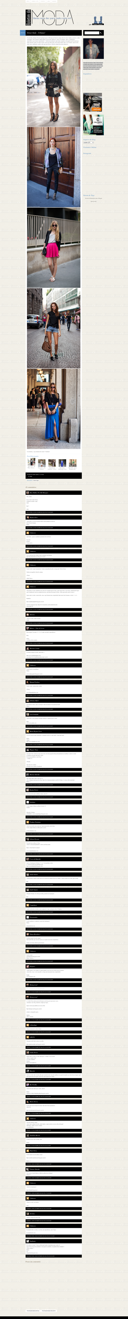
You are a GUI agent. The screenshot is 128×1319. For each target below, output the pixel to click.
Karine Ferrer (34, 790)
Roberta (32, 615)
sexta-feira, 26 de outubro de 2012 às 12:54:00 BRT (40, 769)
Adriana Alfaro (34, 701)
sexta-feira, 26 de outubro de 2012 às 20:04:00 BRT (40, 900)
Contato (43, 1)
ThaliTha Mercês (35, 1135)
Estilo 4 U (30, 758)
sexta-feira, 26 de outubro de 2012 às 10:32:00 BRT (40, 660)
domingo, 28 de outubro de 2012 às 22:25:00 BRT (39, 1208)
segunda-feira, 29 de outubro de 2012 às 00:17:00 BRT (41, 1236)
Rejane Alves (33, 517)
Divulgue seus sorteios (32, 766)
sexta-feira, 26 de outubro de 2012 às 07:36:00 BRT (40, 512)
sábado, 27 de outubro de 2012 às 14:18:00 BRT (39, 1047)
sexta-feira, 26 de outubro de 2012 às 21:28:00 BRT (40, 912)
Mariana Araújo (34, 648)
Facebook (39, 766)
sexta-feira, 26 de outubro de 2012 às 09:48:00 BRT (40, 623)
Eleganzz (32, 966)
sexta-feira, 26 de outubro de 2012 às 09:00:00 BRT (40, 559)
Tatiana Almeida (35, 1169)
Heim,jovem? (34, 985)
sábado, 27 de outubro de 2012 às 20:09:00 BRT (39, 1113)
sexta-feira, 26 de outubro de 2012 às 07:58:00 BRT (40, 546)
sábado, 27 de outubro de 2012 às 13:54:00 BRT (39, 1032)
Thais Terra (33, 1151)
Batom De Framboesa (31, 1062)
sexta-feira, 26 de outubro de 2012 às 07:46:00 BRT (40, 527)
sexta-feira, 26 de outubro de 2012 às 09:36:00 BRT (40, 609)
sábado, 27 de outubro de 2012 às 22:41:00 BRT (39, 1145)
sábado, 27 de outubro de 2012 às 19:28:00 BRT (39, 1096)
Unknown (33, 533)
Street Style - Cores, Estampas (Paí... (72, 468)
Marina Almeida (35, 774)
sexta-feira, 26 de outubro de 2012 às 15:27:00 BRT (40, 817)
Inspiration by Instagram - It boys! (52, 468)
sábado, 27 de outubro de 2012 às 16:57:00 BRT (39, 1065)
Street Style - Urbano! (36, 32)
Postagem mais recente (49, 1310)
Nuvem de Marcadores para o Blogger (93, 198)
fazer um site (93, 201)
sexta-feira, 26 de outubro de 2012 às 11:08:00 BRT (40, 695)
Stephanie (33, 1241)
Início (28, 1)
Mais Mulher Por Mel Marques (39, 493)
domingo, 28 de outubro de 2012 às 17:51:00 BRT (39, 1193)
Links (48, 1)
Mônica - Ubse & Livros (37, 628)
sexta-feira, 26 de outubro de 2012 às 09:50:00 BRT (40, 643)
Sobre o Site (35, 1)
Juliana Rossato (34, 839)
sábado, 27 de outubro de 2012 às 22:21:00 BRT (39, 1130)
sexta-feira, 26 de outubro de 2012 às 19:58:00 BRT (40, 884)
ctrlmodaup (33, 1025)
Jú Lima (32, 1214)
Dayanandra (33, 917)
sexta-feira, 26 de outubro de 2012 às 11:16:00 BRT (40, 709)
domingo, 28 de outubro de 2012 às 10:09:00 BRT (39, 1164)
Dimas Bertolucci (35, 934)
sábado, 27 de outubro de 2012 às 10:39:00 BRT (39, 1019)
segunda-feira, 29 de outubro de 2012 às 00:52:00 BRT (41, 1256)
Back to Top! (75, 1317)
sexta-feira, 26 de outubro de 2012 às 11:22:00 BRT (40, 726)
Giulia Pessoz (34, 1052)
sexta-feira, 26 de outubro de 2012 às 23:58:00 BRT (40, 979)
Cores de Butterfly (35, 859)
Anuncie (54, 1)
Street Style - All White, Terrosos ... (31, 467)
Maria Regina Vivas (36, 731)
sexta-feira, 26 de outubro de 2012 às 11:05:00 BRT (40, 677)
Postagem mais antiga (33, 1310)
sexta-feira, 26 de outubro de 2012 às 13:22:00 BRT (40, 784)
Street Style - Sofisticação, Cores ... (62, 469)
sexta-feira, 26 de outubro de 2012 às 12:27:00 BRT (40, 744)
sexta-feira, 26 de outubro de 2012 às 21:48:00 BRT (40, 929)
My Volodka (33, 1085)
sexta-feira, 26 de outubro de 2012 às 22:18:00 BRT (40, 945)
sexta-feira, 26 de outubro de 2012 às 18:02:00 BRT (40, 853)
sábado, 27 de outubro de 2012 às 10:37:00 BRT (39, 991)
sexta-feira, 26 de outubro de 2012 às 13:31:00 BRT (40, 797)
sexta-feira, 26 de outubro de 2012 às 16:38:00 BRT (40, 833)
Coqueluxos (33, 905)
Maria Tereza (34, 1102)
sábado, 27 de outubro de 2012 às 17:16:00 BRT (39, 1079)
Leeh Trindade (34, 714)
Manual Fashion (35, 682)
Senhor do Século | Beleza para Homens (35, 942)
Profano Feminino (35, 822)
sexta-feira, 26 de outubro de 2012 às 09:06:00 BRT (40, 581)
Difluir (69, 1317)
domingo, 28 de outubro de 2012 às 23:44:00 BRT (39, 1220)
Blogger (58, 1317)
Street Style (36, 480)
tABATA (32, 1037)
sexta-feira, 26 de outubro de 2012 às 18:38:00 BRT (40, 869)
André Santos (34, 874)
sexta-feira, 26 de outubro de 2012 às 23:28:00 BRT (40, 961)
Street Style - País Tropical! (42, 468)
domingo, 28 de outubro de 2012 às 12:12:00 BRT (39, 1177)
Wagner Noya (34, 750)
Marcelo (32, 1071)
